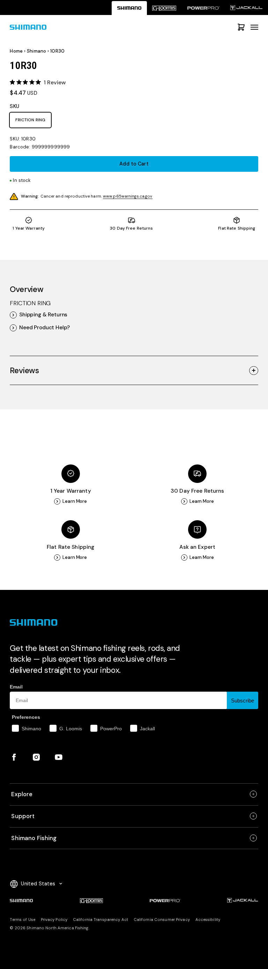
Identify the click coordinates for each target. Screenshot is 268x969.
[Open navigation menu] (254, 27)
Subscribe (242, 700)
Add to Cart (133, 164)
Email (16, 687)
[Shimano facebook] (14, 757)
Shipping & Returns (43, 315)
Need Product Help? (44, 327)
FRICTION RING (30, 120)
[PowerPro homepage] (203, 8)
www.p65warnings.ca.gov (127, 196)
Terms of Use (22, 919)
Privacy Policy (54, 919)
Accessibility (207, 919)
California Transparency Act (100, 919)
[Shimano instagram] (36, 757)
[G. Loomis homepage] (164, 8)
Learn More (74, 501)
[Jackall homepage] (246, 8)
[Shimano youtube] (58, 757)
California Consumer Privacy (162, 919)
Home (16, 51)
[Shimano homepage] (129, 8)
